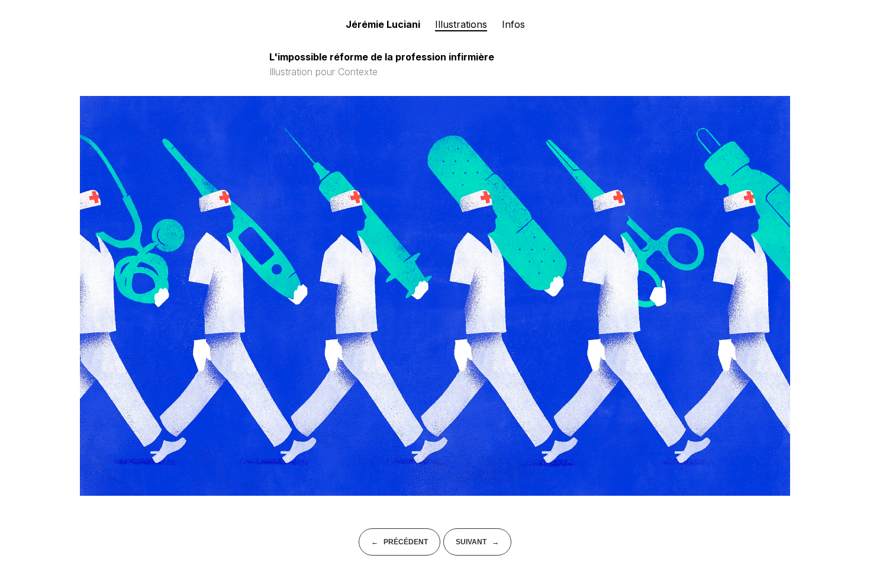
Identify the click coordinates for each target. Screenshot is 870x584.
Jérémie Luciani (383, 24)
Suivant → (477, 542)
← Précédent (399, 542)
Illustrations (461, 24)
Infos (513, 24)
